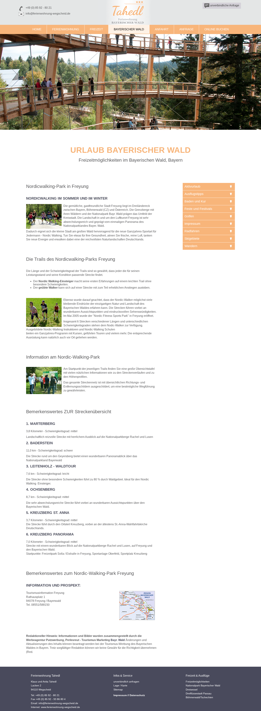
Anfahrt (161, 29)
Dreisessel (191, 689)
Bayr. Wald (118, 640)
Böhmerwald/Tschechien (199, 697)
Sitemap (118, 689)
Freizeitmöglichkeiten (198, 681)
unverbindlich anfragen (126, 681)
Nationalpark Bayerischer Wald (203, 685)
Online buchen (216, 29)
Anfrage (186, 29)
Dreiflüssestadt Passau (198, 693)
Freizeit (96, 29)
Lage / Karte (120, 685)
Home (36, 29)
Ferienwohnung (65, 29)
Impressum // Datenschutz (129, 695)
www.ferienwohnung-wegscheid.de (60, 707)
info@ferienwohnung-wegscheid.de (48, 13)
